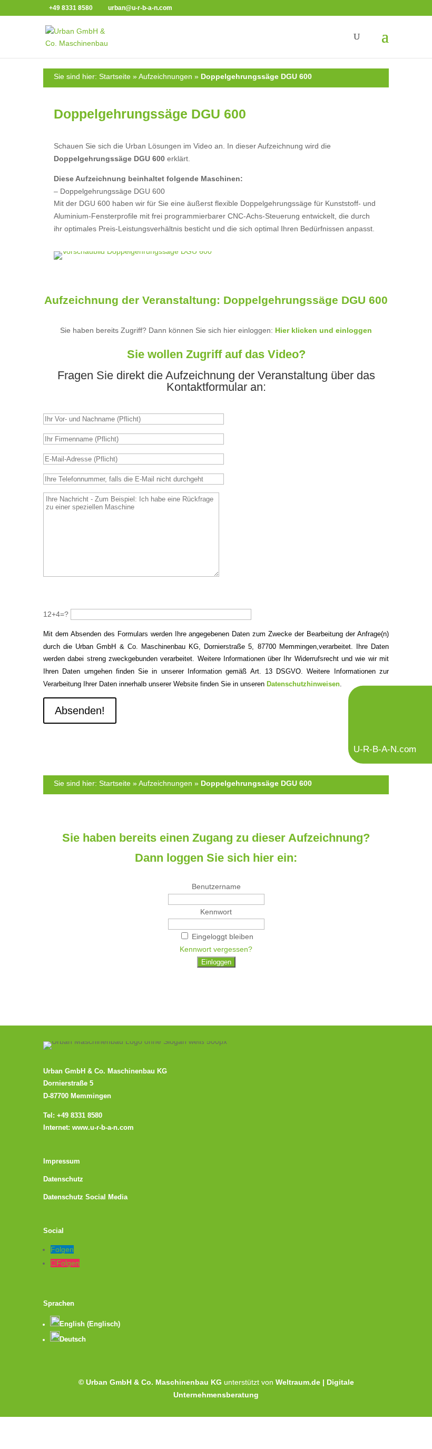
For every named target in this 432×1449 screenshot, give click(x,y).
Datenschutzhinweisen (303, 684)
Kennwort (216, 912)
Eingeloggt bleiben (222, 936)
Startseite (115, 76)
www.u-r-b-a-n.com (103, 1127)
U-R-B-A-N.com (385, 749)
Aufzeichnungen (165, 76)
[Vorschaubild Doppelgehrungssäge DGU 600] (216, 255)
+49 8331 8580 (79, 1115)
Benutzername (216, 886)
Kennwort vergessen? (216, 949)
